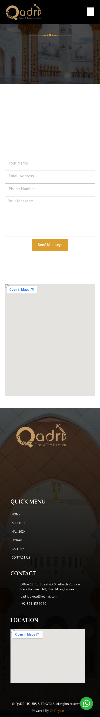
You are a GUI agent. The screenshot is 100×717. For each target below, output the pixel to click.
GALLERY (18, 549)
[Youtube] (37, 486)
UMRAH (17, 540)
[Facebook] (19, 486)
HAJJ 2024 (19, 531)
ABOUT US (19, 523)
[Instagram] (28, 486)
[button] (90, 11)
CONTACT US (21, 557)
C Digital (57, 711)
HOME (16, 514)
